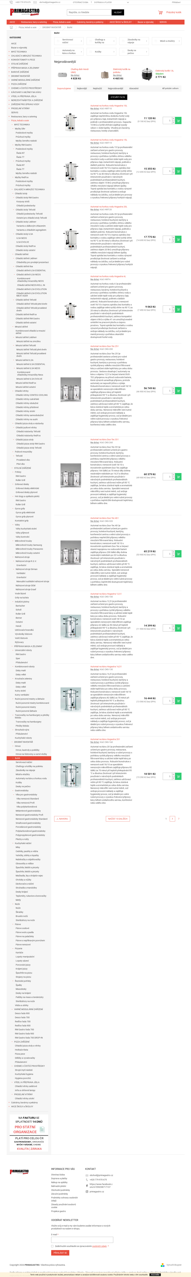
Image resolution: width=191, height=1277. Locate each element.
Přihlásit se (60, 1253)
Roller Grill (20, 480)
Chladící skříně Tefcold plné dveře (31, 304)
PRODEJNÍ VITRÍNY (20, 108)
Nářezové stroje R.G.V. (26, 561)
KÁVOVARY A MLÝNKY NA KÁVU (26, 92)
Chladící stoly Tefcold (25, 209)
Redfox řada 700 (22, 1021)
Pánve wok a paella (25, 932)
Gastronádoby (22, 790)
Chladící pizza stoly (25, 439)
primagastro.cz (97, 1191)
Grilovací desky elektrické (27, 488)
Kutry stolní (20, 691)
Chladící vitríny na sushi (27, 419)
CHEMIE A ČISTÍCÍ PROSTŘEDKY (26, 88)
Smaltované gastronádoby (28, 823)
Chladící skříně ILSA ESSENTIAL (31, 270)
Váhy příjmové (22, 533)
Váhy (17, 525)
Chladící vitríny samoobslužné (29, 415)
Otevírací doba (80, 2)
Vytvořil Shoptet (174, 1265)
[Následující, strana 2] (172, 819)
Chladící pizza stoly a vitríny (28, 1045)
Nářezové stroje (22, 557)
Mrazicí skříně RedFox (26, 383)
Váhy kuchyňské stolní (26, 528)
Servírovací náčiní (24, 762)
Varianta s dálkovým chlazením (31, 226)
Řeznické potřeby (23, 981)
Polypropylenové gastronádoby (30, 835)
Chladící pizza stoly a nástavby (29, 423)
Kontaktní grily (22, 520)
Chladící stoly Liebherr (26, 222)
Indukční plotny (22, 601)
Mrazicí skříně (21, 326)
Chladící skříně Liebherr (26, 258)
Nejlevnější (82, 88)
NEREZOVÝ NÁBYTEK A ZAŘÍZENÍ (27, 100)
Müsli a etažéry (23, 774)
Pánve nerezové (23, 944)
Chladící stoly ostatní (25, 250)
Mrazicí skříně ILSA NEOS (28, 368)
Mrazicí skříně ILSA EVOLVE (29, 379)
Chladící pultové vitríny (26, 427)
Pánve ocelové (22, 928)
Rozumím (155, 1275)
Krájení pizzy (21, 969)
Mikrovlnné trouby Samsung (29, 545)
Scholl (18, 609)
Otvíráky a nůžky (23, 879)
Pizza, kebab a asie (20, 120)
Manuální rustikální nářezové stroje (32, 581)
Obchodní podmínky (60, 1190)
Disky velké (21, 674)
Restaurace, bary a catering (24, 116)
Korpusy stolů (22, 201)
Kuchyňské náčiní (23, 843)
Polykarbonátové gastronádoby (30, 831)
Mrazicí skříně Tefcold (26, 345)
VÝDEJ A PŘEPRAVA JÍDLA (23, 96)
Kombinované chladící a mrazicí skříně (30, 332)
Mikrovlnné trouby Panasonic (29, 549)
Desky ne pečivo (23, 786)
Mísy (18, 847)
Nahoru (63, 819)
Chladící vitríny (22, 391)
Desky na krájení (23, 993)
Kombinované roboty (25, 666)
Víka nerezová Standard (27, 798)
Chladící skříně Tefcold (26, 300)
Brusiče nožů (22, 916)
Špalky (19, 985)
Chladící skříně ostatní (26, 322)
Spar (18, 658)
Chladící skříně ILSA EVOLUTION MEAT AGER (31, 294)
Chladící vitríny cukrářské (27, 399)
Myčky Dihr (20, 128)
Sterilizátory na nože (25, 920)
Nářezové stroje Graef (26, 589)
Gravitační (21, 565)
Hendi (18, 626)
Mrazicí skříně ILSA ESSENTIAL (30, 364)
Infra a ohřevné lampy (25, 1090)
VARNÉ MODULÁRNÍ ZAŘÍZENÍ (25, 80)
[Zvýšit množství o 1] (173, 118)
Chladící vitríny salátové (26, 1086)
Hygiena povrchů (23, 1078)
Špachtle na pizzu (24, 973)
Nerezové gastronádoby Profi (29, 815)
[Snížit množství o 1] (173, 122)
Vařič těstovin (21, 638)
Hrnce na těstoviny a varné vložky (31, 754)
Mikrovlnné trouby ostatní (28, 553)
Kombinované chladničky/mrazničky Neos (30, 373)
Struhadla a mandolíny (26, 888)
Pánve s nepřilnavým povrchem (30, 940)
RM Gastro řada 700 (24, 1029)
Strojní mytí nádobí (23, 1070)
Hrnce (18, 746)
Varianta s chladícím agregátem (31, 230)
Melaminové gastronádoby (28, 811)
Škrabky (19, 912)
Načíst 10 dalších (117, 819)
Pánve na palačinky (25, 936)
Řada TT (20, 157)
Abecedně (133, 88)
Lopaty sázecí (22, 961)
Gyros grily (20, 508)
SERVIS (14, 112)
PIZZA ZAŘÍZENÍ (18, 84)
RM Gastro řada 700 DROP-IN (29, 1037)
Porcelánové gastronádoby (28, 827)
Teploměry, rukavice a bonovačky (31, 896)
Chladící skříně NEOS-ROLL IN (31, 285)
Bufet (17, 758)
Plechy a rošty (22, 839)
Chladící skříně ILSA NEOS (28, 274)
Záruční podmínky (59, 1194)
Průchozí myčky (23, 137)
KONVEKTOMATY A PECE (23, 60)
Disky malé (21, 670)
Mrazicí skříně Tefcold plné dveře (31, 349)
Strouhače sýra (22, 730)
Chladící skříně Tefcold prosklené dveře (31, 309)
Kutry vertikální (22, 695)
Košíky (19, 782)
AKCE (13, 43)
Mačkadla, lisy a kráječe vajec (29, 875)
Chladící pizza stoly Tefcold (29, 448)
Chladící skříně (21, 254)
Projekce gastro (58, 1211)
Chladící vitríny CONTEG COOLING (32, 395)
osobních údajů (99, 1246)
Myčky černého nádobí (26, 141)
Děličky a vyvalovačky (25, 1058)
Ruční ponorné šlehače (26, 711)
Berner (19, 618)
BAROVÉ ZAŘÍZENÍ (20, 72)
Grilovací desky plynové (26, 492)
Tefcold (19, 456)
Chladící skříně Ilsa (24, 266)
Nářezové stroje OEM (25, 585)
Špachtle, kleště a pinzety (27, 867)
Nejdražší (97, 88)
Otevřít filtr (118, 97)
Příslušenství (22, 662)
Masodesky (21, 989)
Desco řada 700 (22, 1017)
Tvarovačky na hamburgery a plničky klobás (32, 716)
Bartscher (20, 606)
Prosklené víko (23, 460)
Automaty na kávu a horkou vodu (31, 778)
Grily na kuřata (22, 597)
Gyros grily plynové (24, 516)
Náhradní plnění (58, 1186)
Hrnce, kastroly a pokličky (27, 750)
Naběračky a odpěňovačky (28, 859)
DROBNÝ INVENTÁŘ (20, 76)
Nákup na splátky (59, 1182)
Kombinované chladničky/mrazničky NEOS (30, 279)
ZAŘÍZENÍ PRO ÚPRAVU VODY (25, 104)
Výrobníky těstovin (23, 634)
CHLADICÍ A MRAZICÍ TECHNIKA (26, 56)
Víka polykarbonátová (26, 806)
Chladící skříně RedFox (26, 314)
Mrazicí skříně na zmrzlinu (28, 341)
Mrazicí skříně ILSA (24, 360)
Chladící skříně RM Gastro (28, 318)
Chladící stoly (21, 193)
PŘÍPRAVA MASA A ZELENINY (25, 68)
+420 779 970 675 (98, 1179)
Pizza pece (20, 1054)
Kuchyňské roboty (23, 738)
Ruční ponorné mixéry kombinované (32, 703)
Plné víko (20, 464)
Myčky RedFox (22, 177)
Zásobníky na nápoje (25, 770)
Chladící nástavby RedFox (28, 435)
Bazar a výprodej (19, 47)
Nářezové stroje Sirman (26, 569)
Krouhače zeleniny (23, 678)
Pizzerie (18, 948)
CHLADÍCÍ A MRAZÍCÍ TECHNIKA (29, 189)
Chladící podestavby (25, 205)
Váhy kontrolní (22, 537)
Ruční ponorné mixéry (26, 707)
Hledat (118, 12)
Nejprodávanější (115, 88)
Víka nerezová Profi (25, 803)
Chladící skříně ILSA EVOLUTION (31, 289)
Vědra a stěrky (21, 1005)
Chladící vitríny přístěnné (27, 407)
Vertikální (20, 573)
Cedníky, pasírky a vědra (27, 851)
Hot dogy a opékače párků (27, 496)
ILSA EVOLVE (22, 242)
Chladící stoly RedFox (26, 246)
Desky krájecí (22, 892)
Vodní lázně (20, 593)
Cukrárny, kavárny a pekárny (24, 1102)
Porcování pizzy (23, 965)
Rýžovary (19, 642)
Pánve (18, 924)
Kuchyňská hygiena (24, 1074)
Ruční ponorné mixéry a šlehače (29, 699)
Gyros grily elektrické (25, 512)
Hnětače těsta (21, 1050)
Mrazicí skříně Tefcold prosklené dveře (31, 354)
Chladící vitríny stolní (25, 411)
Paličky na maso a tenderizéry (29, 997)
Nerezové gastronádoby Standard (31, 819)
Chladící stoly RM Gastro (27, 197)
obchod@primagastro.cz (101, 1175)
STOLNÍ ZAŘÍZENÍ (19, 64)
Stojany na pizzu (23, 977)
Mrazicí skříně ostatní (26, 387)
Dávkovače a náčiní (25, 884)
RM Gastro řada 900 (24, 1033)
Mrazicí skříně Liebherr (26, 337)
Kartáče (19, 952)
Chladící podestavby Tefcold (29, 214)
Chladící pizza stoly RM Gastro (30, 443)
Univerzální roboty (23, 650)
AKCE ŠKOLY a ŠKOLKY (22, 1106)
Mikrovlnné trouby (23, 541)
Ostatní (19, 622)
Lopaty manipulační (25, 956)
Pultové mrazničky (23, 452)
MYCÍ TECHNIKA (19, 51)
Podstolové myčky (24, 133)
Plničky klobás (22, 726)
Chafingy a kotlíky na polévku (29, 766)
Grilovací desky (22, 484)
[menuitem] (12, 22)
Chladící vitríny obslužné (27, 403)
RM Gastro (21, 476)
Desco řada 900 (22, 1013)
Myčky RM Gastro (23, 145)
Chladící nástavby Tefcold (28, 431)
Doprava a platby (103, 2)
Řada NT (20, 153)
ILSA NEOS (21, 238)
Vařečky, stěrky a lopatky (27, 855)
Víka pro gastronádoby (26, 794)
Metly (18, 900)
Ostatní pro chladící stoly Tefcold (31, 218)
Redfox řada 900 (22, 1025)
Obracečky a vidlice (25, 863)
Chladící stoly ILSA (24, 234)
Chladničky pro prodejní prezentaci (32, 262)
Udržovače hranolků (24, 630)
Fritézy (18, 472)
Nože (17, 904)
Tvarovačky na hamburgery (28, 722)
